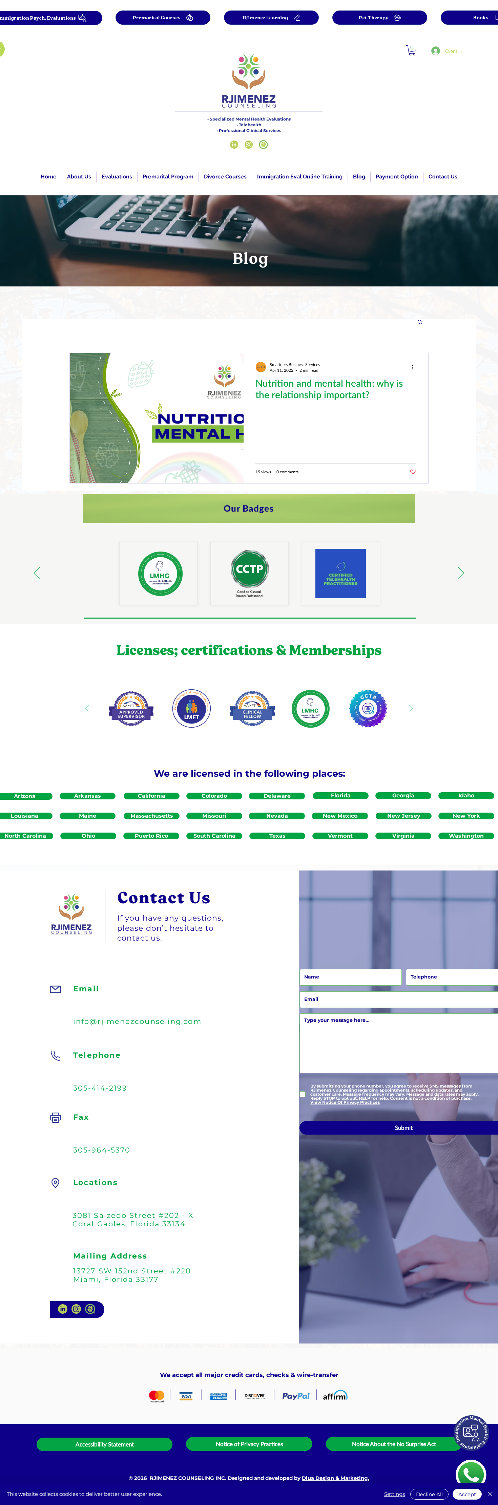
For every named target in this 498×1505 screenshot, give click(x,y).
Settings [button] (394, 1494)
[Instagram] (248, 144)
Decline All (429, 1494)
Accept (467, 1494)
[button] (117, 177)
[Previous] (37, 573)
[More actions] (415, 367)
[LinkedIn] (234, 144)
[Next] (461, 573)
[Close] (490, 1494)
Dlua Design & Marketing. (335, 1478)
